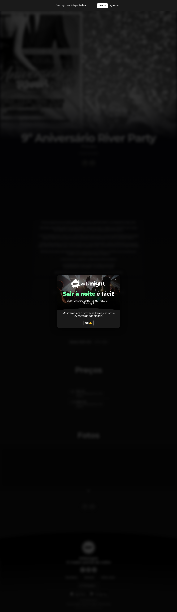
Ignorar (114, 5)
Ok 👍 (88, 323)
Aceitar (102, 5)
